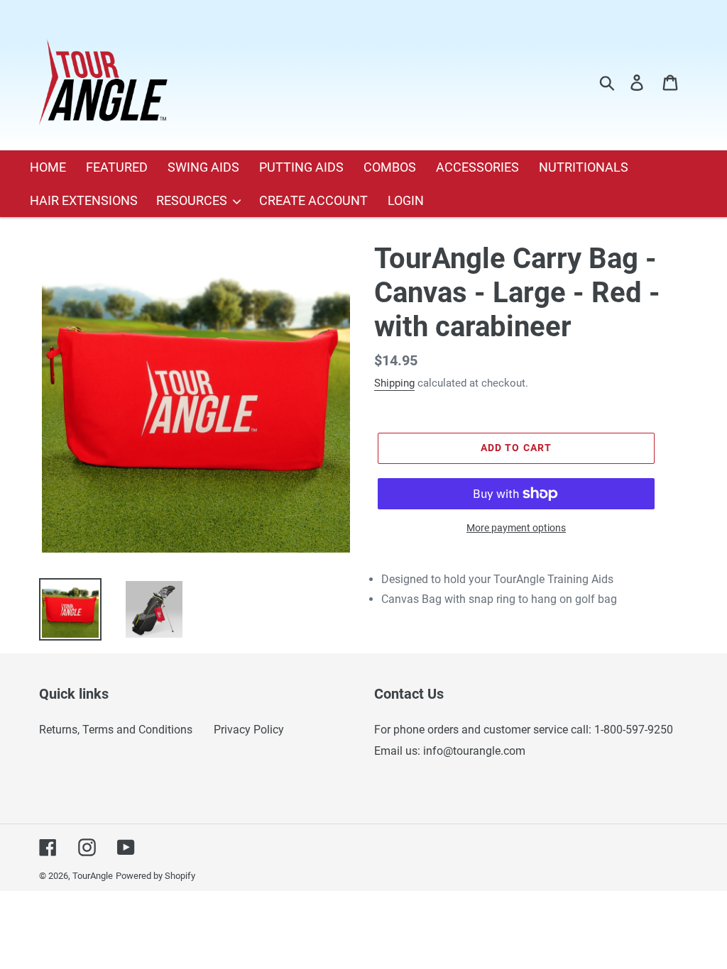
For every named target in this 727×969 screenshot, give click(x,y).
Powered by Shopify (155, 875)
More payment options (516, 527)
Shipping (394, 383)
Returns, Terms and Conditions (115, 729)
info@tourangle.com (474, 751)
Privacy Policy (249, 729)
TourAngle (92, 875)
